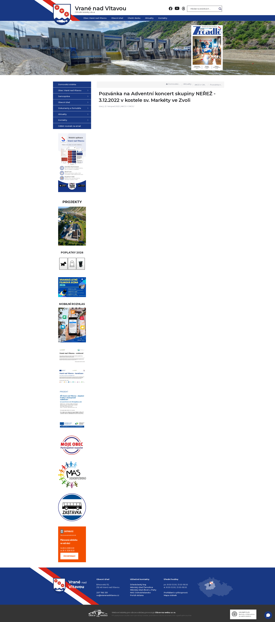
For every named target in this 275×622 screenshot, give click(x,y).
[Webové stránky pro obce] (81, 613)
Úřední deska (134, 18)
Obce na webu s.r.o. (165, 612)
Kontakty (162, 18)
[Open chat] (268, 615)
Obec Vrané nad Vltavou (95, 18)
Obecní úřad (117, 18)
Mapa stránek (170, 595)
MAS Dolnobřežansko (140, 592)
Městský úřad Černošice (141, 587)
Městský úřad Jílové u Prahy (143, 590)
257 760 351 (102, 592)
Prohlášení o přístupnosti (176, 592)
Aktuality (149, 18)
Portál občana (137, 595)
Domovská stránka (174, 84)
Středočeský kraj (138, 584)
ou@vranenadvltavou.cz (107, 595)
